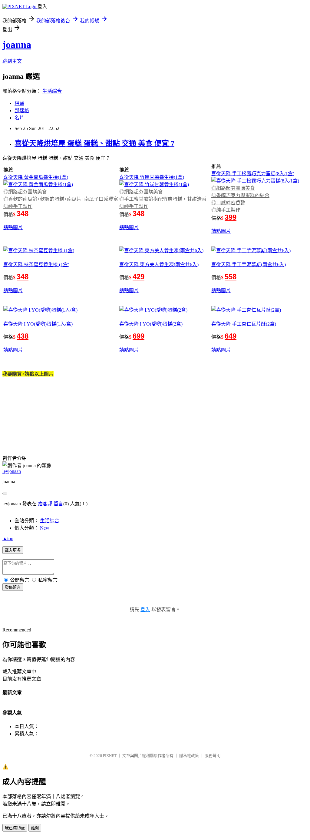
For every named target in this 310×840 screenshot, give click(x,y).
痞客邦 (45, 503)
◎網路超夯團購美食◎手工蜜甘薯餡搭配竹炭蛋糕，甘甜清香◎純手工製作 (162, 199)
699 (138, 336)
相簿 (19, 103)
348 (22, 213)
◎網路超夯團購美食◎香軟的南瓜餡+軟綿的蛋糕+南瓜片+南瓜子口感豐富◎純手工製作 (60, 199)
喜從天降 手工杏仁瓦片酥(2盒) (243, 323)
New (44, 527)
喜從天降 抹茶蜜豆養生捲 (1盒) (36, 264)
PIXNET (110, 755)
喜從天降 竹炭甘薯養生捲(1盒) (151, 177)
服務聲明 (212, 755)
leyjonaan (11, 471)
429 (138, 277)
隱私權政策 (189, 755)
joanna (16, 44)
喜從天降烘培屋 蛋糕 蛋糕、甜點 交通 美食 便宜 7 (94, 143)
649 (230, 336)
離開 (35, 828)
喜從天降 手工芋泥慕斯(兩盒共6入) (248, 264)
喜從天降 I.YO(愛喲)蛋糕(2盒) (151, 323)
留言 (58, 503)
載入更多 (13, 550)
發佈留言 (13, 587)
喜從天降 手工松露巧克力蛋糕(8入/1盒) (252, 173)
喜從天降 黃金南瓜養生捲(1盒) (35, 177)
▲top (7, 538)
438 (22, 336)
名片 (19, 117)
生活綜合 (52, 91)
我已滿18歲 (15, 828)
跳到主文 (12, 61)
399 (230, 217)
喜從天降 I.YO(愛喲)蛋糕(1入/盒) (38, 323)
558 (230, 277)
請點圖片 (13, 227)
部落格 (22, 110)
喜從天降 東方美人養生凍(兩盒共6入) (159, 264)
